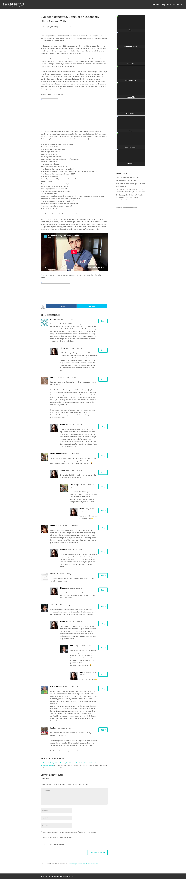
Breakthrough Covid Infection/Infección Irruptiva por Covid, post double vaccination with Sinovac (129, 197)
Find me (176, 5)
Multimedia (130, 113)
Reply (103, 321)
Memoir (130, 63)
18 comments (67, 27)
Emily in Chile (55, 525)
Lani (52, 728)
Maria (52, 574)
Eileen (45, 27)
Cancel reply (45, 778)
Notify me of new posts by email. (54, 844)
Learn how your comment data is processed (83, 864)
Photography (130, 80)
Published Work (130, 46)
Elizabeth (54, 377)
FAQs (169, 5)
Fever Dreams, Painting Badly (126, 180)
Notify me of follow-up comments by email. (58, 837)
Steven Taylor (55, 454)
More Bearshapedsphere (126, 208)
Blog (163, 5)
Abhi (52, 605)
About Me (155, 5)
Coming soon (130, 147)
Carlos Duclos (55, 686)
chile (59, 27)
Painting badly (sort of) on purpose (128, 177)
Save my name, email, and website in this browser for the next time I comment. (70, 832)
